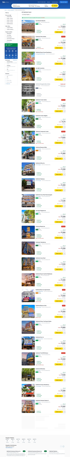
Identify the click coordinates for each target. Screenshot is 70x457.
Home (6, 10)
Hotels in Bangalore (11, 10)
